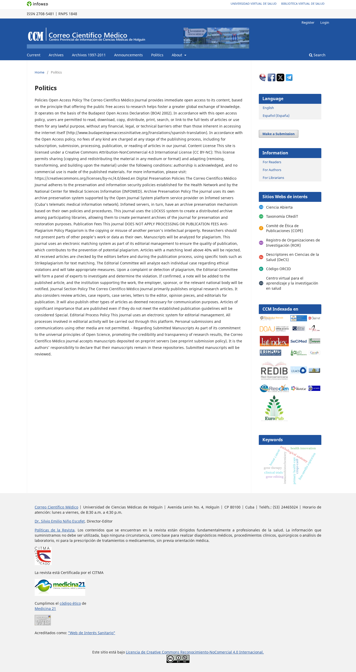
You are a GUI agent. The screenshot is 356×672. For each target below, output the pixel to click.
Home (39, 72)
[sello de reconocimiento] (43, 623)
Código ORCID (278, 268)
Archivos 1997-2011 (89, 54)
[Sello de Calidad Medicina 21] (60, 594)
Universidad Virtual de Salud (254, 3)
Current (33, 54)
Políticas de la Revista (55, 530)
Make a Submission (278, 133)
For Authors (272, 169)
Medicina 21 (45, 608)
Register (308, 22)
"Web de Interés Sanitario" (91, 632)
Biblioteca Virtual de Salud (302, 3)
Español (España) (276, 115)
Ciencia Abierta (279, 207)
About (177, 54)
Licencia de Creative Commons (153, 652)
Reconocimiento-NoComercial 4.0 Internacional (221, 652)
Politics (157, 54)
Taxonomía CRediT (282, 216)
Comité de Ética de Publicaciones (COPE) (284, 228)
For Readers (272, 162)
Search (319, 54)
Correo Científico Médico (56, 507)
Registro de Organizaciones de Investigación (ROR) (293, 243)
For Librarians (273, 177)
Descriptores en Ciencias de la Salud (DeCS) (292, 257)
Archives (56, 54)
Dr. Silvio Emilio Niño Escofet (60, 521)
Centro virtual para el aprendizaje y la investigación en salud (292, 283)
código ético (70, 603)
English (268, 107)
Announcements (128, 54)
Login (324, 22)
